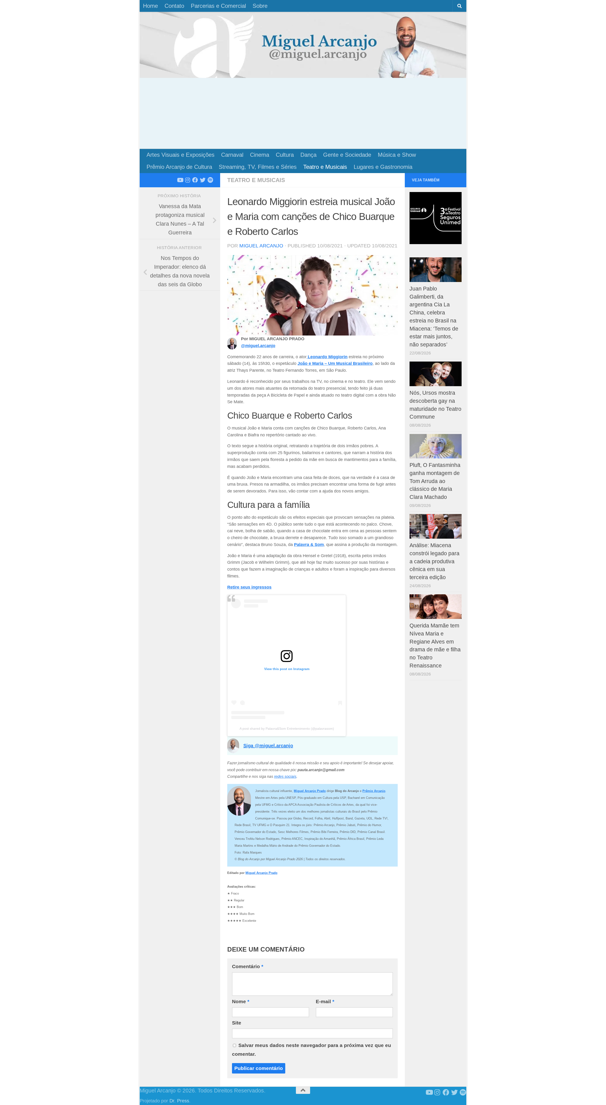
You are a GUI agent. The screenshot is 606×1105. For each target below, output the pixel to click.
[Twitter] (202, 180)
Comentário (247, 966)
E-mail (325, 1001)
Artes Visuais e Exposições (180, 155)
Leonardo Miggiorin (327, 356)
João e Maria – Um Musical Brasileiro (335, 363)
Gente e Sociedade (347, 155)
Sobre (260, 6)
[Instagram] (187, 180)
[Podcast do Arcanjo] (210, 180)
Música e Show (397, 155)
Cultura (285, 155)
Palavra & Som (309, 544)
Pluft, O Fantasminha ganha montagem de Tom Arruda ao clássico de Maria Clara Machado (435, 481)
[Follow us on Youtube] (180, 180)
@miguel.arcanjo (258, 345)
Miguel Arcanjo (261, 245)
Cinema (259, 155)
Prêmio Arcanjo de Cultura (179, 167)
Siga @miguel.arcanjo (268, 745)
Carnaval (232, 155)
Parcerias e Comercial (218, 6)
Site (236, 1022)
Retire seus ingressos (249, 587)
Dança (308, 155)
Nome (240, 1001)
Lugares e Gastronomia (383, 167)
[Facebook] (195, 180)
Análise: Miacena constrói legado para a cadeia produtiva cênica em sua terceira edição (434, 561)
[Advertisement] (303, 113)
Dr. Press (179, 1100)
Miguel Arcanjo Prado (261, 873)
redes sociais (285, 776)
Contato (174, 6)
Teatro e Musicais (325, 167)
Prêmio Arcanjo (373, 791)
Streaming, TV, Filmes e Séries (258, 167)
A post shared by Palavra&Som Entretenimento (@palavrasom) (287, 728)
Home (150, 6)
